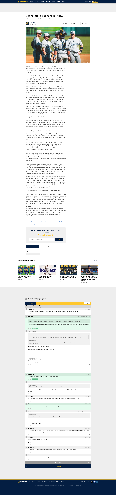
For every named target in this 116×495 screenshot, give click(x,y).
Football (43, 1)
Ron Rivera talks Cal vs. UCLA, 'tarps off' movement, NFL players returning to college (89, 278)
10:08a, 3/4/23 (87, 331)
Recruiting (37, 1)
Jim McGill (63, 280)
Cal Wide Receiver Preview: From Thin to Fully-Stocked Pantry (68, 278)
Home (30, 481)
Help (42, 481)
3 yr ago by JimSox (40, 307)
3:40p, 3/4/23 (87, 396)
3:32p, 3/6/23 (87, 454)
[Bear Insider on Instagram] (97, 482)
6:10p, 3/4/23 (87, 447)
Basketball (48, 1)
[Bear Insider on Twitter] (92, 482)
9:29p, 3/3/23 (87, 309)
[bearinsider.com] (23, 2)
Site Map (57, 481)
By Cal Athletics (34, 23)
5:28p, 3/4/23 (87, 437)
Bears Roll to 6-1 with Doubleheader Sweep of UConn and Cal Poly (45, 222)
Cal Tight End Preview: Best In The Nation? (26, 277)
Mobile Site (62, 481)
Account (33, 481)
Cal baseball (28, 253)
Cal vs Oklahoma (36, 253)
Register (89, 1)
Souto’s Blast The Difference (34, 225)
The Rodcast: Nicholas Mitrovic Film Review (45, 277)
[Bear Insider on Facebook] (94, 482)
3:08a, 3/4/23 (88, 316)
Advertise (38, 481)
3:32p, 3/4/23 (87, 381)
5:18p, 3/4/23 (87, 411)
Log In (86, 1)
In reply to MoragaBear (80, 331)
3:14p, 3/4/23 (87, 374)
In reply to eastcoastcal (81, 316)
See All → (96, 260)
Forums (31, 1)
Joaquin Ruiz (21, 279)
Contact (45, 481)
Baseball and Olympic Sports (37, 299)
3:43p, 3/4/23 (87, 403)
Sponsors (59, 1)
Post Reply (30, 303)
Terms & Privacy (51, 481)
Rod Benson (42, 279)
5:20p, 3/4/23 (87, 428)
